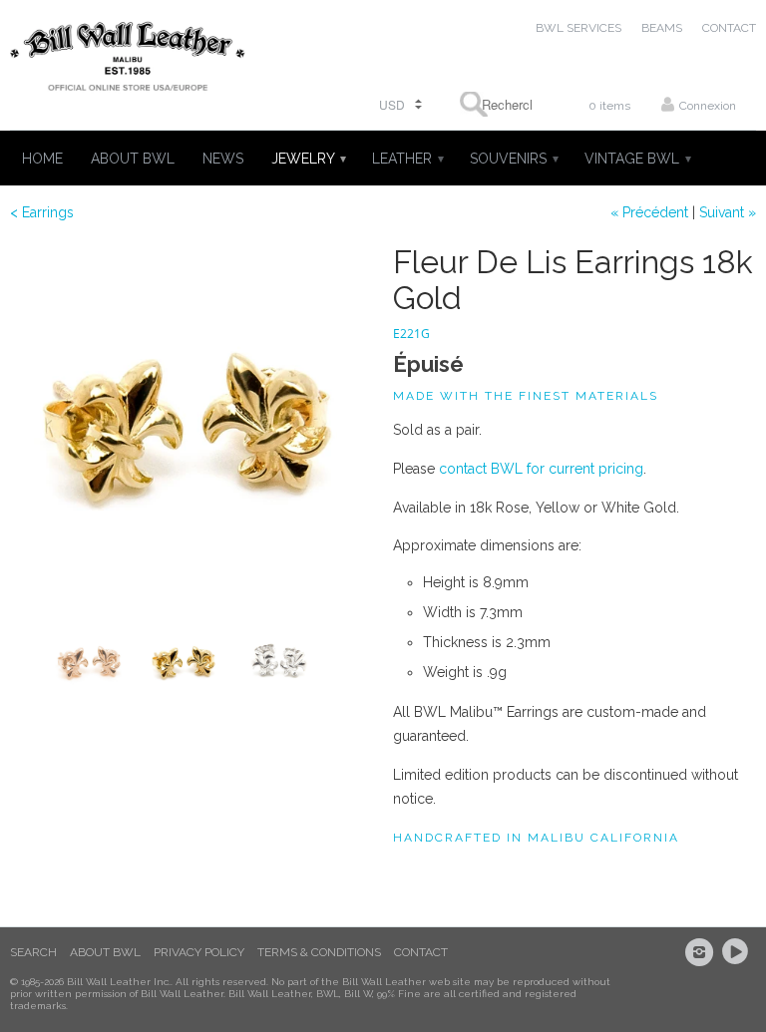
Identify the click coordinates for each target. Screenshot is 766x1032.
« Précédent (649, 212)
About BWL (105, 952)
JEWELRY (307, 159)
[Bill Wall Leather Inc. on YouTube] (738, 952)
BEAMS (661, 28)
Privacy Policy (199, 952)
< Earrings (42, 212)
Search (33, 952)
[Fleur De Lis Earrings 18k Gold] (191, 425)
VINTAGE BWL (636, 159)
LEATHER (407, 159)
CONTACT (729, 28)
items (609, 106)
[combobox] (496, 104)
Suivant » (727, 212)
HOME (42, 159)
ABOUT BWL (133, 159)
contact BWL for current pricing (541, 469)
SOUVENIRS (513, 159)
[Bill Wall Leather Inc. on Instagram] (702, 952)
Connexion (707, 106)
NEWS (222, 159)
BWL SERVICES (578, 28)
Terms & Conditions (319, 952)
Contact (421, 952)
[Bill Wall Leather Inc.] (127, 60)
